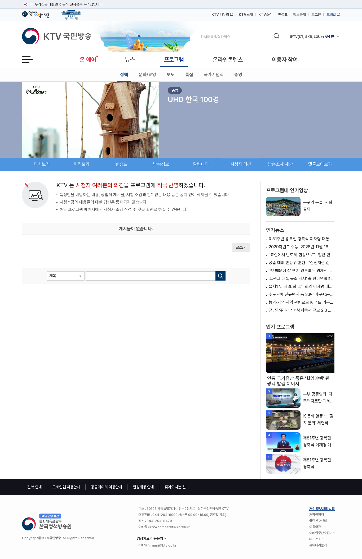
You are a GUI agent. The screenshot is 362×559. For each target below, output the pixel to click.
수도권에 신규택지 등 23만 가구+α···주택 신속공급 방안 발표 (301, 294)
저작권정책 (316, 515)
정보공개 (299, 14)
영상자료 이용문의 (150, 538)
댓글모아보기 (320, 164)
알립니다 (201, 164)
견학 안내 (34, 487)
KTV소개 (246, 14)
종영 (238, 74)
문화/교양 (147, 74)
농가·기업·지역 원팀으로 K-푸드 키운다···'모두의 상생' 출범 (301, 302)
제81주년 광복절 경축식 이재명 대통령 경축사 (301, 238)
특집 (189, 74)
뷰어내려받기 (318, 545)
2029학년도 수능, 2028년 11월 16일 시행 (301, 246)
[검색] (220, 276)
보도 (171, 74)
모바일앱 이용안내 (66, 487)
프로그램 (174, 59)
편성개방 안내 (143, 487)
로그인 (316, 14)
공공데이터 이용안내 (106, 487)
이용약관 (315, 527)
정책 (124, 74)
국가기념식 (214, 74)
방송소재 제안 (280, 164)
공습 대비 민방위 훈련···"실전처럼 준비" (301, 262)
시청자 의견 (240, 164)
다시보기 (42, 164)
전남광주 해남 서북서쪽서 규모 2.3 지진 (301, 310)
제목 (52, 275)
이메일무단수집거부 (322, 533)
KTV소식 (265, 14)
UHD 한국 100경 (193, 99)
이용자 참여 (285, 59)
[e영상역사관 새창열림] (35, 13)
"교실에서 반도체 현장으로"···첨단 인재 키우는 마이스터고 (301, 254)
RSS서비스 (316, 539)
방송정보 (161, 164)
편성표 (283, 14)
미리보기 (82, 164)
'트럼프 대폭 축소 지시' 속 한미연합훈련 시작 (301, 278)
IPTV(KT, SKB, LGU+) (312, 36)
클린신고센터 (318, 521)
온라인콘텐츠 (227, 59)
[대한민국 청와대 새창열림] (71, 12)
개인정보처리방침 (322, 509)
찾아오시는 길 (175, 487)
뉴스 (130, 59)
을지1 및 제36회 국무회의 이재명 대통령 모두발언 (301, 286)
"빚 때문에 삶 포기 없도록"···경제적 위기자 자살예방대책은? (301, 270)
